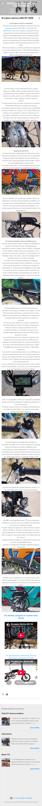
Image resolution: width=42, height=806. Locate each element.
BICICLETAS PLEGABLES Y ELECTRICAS (21, 4)
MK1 (16, 53)
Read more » (35, 728)
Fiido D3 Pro (7, 734)
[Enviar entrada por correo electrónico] (7, 695)
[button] (39, 18)
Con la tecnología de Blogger (22, 798)
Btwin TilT (6, 755)
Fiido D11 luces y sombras (12, 713)
